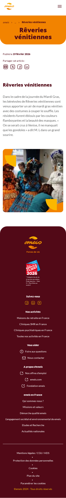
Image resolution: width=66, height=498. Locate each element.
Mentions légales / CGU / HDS (33, 452)
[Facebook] (27, 303)
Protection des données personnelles (33, 460)
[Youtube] (39, 303)
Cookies (33, 468)
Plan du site (33, 475)
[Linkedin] (33, 303)
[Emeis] (9, 6)
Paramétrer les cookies (33, 483)
